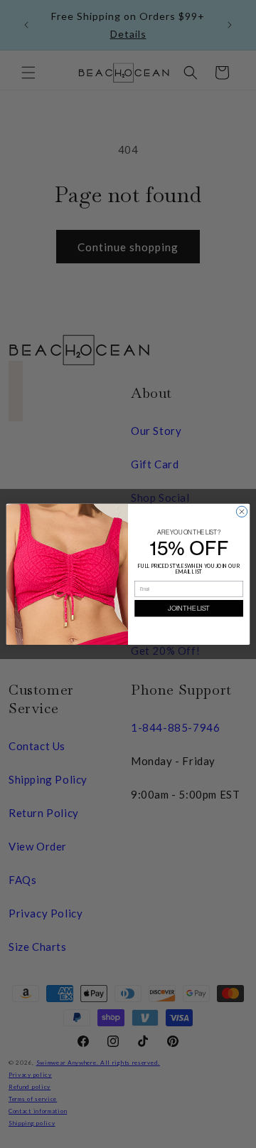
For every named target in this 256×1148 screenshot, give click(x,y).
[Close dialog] (241, 511)
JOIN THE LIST (188, 608)
